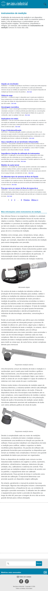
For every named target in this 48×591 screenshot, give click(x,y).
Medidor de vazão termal (10, 165)
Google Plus (27, 581)
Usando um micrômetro (9, 84)
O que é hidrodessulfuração (11, 130)
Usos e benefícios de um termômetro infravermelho (19, 142)
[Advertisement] (24, 56)
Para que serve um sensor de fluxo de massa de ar (19, 188)
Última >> (34, 200)
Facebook (21, 581)
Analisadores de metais (9, 119)
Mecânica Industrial (14, 4)
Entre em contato (25, 577)
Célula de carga (6, 95)
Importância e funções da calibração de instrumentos (20, 153)
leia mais (29, 92)
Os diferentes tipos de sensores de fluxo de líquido (19, 177)
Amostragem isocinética (10, 107)
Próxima (27, 200)
